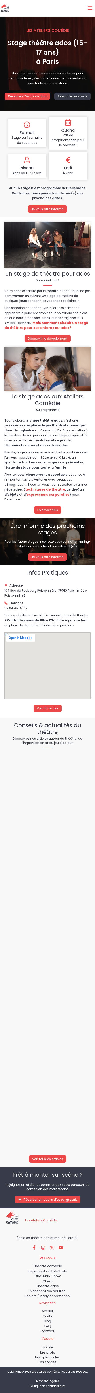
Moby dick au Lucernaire (29, 891)
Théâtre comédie (47, 1266)
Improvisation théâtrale (47, 1271)
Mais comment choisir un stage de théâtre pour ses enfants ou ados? (46, 325)
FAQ (47, 1326)
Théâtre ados (47, 1286)
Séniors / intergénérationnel (47, 1296)
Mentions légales (47, 1381)
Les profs (47, 1352)
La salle (47, 1347)
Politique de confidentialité (47, 1386)
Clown (47, 1281)
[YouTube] (61, 1247)
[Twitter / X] (52, 1247)
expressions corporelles (48, 494)
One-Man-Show (47, 1276)
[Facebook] (34, 1247)
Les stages (48, 1362)
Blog (47, 1321)
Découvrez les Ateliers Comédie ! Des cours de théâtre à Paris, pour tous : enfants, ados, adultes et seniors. (47, 997)
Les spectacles (47, 1357)
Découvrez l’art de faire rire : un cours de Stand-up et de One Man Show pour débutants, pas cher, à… (43, 1108)
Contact (47, 1331)
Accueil (47, 1311)
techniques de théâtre (45, 489)
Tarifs (47, 1316)
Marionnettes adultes (47, 1291)
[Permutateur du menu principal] (90, 8)
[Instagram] (43, 1247)
